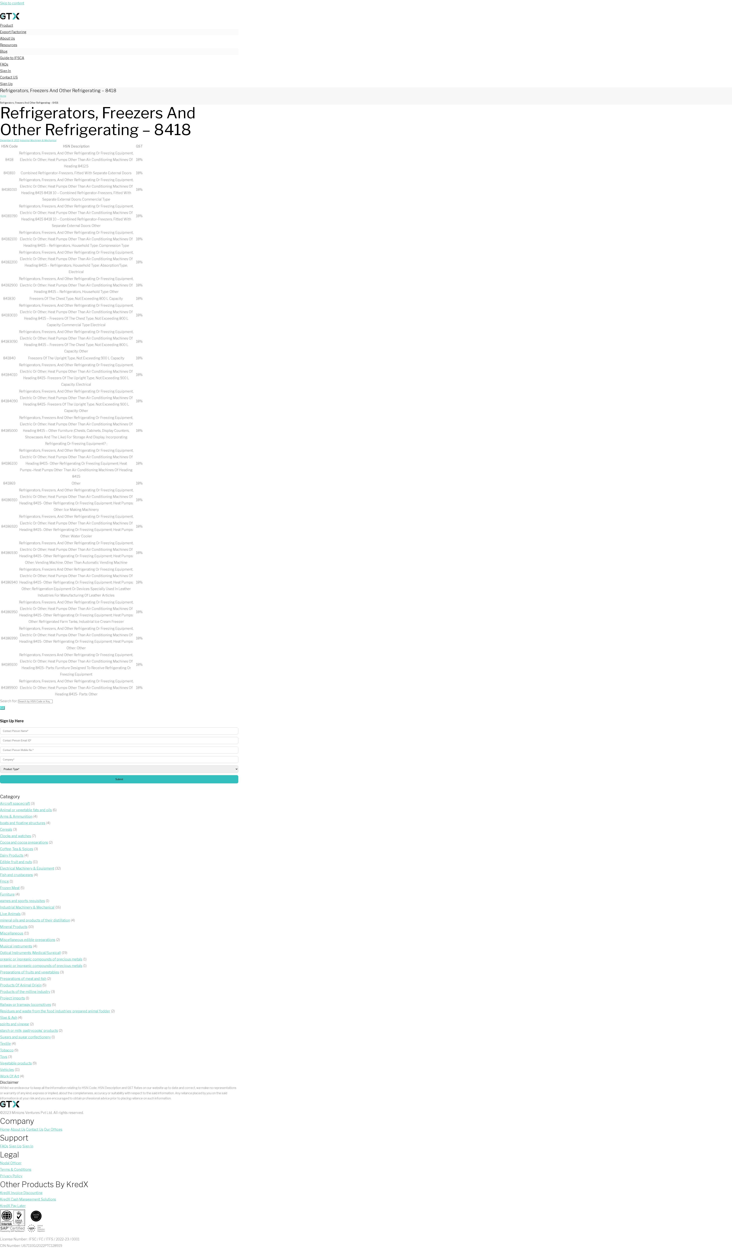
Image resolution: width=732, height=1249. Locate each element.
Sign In (5, 71)
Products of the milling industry (25, 992)
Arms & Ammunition (16, 816)
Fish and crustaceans (16, 875)
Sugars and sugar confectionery (25, 1037)
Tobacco (7, 1050)
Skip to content (12, 3)
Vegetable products (16, 1063)
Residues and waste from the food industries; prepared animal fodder (55, 1011)
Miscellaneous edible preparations (27, 940)
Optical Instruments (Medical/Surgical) (30, 953)
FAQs (4, 64)
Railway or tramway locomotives (25, 1005)
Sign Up (6, 84)
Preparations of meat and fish (23, 979)
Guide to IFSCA (12, 58)
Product (6, 25)
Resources (8, 45)
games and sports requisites (22, 901)
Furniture (7, 894)
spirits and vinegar (14, 1024)
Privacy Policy (11, 1176)
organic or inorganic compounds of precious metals (41, 959)
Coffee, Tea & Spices (16, 849)
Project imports (12, 998)
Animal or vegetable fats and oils (26, 810)
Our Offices (53, 1129)
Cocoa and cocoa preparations (24, 842)
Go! (2, 707)
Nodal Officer (11, 1163)
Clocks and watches (15, 836)
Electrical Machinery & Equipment (27, 868)
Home (3, 95)
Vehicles (7, 1070)
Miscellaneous (11, 933)
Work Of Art (9, 1076)
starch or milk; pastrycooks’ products (29, 1031)
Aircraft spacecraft (15, 803)
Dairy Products (11, 855)
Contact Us (34, 1129)
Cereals (6, 829)
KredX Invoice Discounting (21, 1193)
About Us (7, 38)
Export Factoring (13, 32)
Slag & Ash (8, 1018)
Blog (3, 51)
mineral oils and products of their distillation (35, 920)
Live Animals (10, 914)
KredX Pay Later (13, 1206)
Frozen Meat (10, 888)
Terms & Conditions (15, 1170)
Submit (119, 779)
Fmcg (4, 881)
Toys (3, 1057)
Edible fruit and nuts (16, 862)
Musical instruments (16, 946)
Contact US (9, 77)
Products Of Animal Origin (21, 985)
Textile (5, 1044)
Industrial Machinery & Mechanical (38, 140)
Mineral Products (13, 927)
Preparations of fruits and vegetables (29, 972)
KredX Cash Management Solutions (28, 1199)
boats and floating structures (22, 823)
